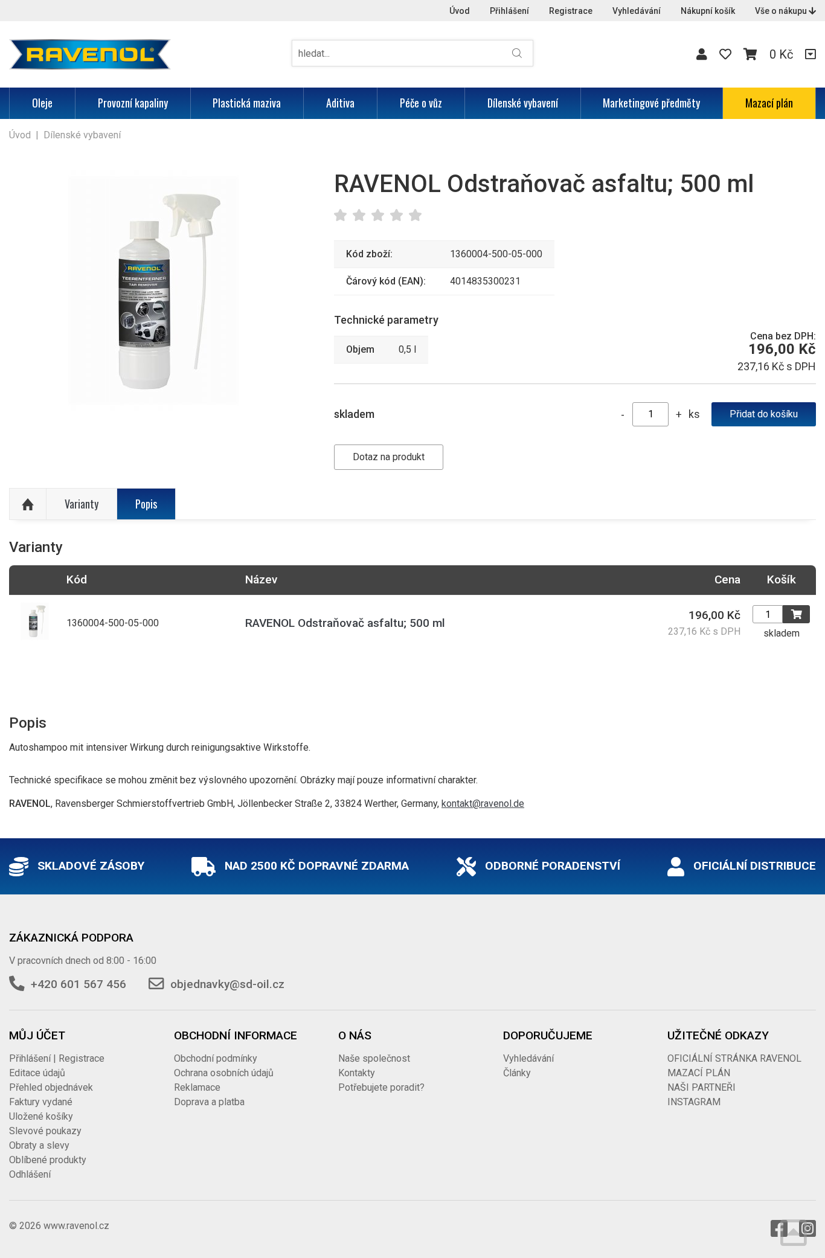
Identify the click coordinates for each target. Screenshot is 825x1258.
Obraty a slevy (39, 1145)
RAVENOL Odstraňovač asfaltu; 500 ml (345, 623)
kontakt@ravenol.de (482, 803)
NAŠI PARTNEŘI (701, 1087)
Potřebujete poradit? (381, 1087)
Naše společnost (374, 1058)
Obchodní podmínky (215, 1058)
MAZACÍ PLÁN (698, 1073)
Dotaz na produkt (389, 457)
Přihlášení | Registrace (56, 1058)
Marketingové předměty (651, 103)
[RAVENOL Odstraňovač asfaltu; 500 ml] (153, 290)
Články (517, 1073)
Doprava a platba (209, 1102)
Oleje (42, 103)
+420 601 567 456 (78, 984)
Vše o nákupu (782, 11)
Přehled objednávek (51, 1087)
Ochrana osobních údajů (224, 1073)
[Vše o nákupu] (810, 54)
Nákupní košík (708, 11)
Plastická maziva (247, 103)
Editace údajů (37, 1073)
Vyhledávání (636, 11)
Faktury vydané (40, 1102)
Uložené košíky (41, 1116)
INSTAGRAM (694, 1102)
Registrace (570, 11)
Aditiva (340, 103)
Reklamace (197, 1087)
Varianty (81, 504)
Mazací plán (769, 103)
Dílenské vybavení (522, 103)
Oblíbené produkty (47, 1160)
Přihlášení (509, 11)
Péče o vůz (421, 103)
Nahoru (28, 504)
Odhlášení (30, 1174)
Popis (146, 504)
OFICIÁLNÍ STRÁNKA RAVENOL (734, 1058)
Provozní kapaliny (133, 103)
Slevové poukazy (45, 1131)
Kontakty (356, 1073)
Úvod (459, 11)
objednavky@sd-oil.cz (227, 984)
